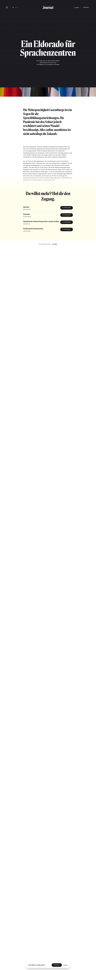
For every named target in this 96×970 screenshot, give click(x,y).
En (15, 7)
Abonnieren (86, 7)
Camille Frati (42, 60)
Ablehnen (65, 965)
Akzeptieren (57, 964)
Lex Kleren (48, 60)
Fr (17, 7)
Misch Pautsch (56, 60)
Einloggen (76, 7)
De (13, 7)
